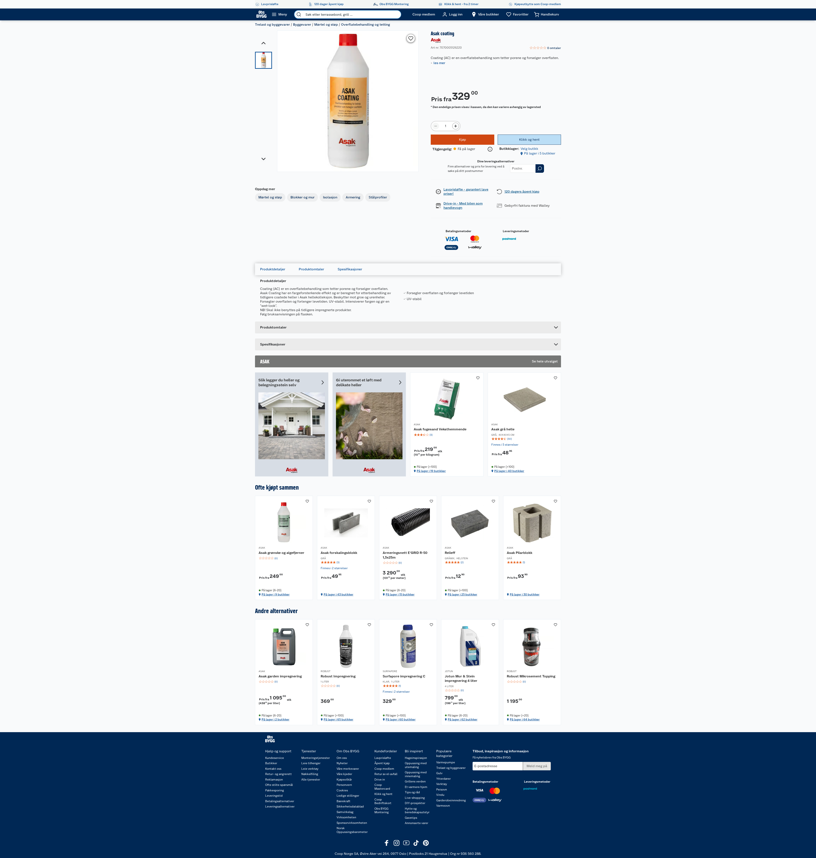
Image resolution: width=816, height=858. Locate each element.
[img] (447, 434)
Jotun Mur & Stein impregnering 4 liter (461, 678)
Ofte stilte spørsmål (279, 784)
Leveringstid (274, 795)
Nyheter (342, 763)
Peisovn (441, 789)
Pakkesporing (274, 790)
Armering (353, 197)
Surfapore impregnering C (404, 676)
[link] (545, 48)
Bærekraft (343, 801)
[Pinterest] (426, 843)
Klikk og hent (383, 794)
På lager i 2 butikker (275, 719)
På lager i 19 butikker (431, 471)
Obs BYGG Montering (381, 810)
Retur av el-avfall (385, 774)
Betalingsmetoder (458, 231)
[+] (455, 126)
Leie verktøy (309, 768)
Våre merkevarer (348, 768)
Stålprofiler (378, 197)
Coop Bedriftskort (382, 801)
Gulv (439, 773)
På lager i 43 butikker (338, 594)
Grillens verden (415, 781)
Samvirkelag (345, 812)
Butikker (271, 763)
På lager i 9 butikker (276, 594)
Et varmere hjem (416, 787)
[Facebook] (387, 843)
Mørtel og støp (326, 24)
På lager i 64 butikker (525, 719)
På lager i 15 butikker (400, 594)
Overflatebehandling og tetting (365, 24)
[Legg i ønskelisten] (411, 38)
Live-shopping (415, 797)
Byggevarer (302, 24)
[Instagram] (396, 843)
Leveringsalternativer (280, 806)
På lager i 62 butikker (462, 719)
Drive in (379, 779)
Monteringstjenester (315, 758)
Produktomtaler (311, 269)
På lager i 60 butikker (401, 719)
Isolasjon (330, 197)
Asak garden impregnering (280, 676)
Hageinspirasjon (416, 758)
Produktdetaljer (272, 269)
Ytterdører (443, 778)
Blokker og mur (302, 197)
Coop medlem (384, 768)
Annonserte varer (416, 823)
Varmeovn (443, 805)
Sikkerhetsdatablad (350, 806)
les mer (439, 63)
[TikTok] (416, 843)
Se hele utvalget (545, 361)
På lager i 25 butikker (462, 594)
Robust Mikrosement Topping (531, 676)
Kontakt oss (273, 768)
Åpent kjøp (382, 763)
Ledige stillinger (348, 795)
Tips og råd (412, 792)
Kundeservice (274, 758)
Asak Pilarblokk (519, 553)
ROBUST (325, 671)
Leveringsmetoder (516, 231)
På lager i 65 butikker (338, 719)
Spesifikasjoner (350, 269)
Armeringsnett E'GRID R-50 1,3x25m (405, 555)
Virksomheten (346, 817)
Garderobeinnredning (451, 800)
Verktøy (441, 784)
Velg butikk (529, 149)
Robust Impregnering (338, 676)
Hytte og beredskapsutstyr (417, 810)
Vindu (440, 794)
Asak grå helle (502, 429)
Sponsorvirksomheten (352, 822)
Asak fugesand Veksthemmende (440, 429)
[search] (299, 14)
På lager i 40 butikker (509, 471)
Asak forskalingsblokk (339, 553)
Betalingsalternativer (279, 801)
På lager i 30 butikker (525, 594)
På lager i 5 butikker (539, 153)
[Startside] (261, 14)
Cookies (342, 790)
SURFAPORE (390, 671)
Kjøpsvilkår (344, 779)
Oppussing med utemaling (416, 765)
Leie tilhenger (310, 763)
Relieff (450, 553)
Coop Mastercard (382, 786)
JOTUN (449, 671)
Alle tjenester (310, 779)
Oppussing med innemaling (416, 774)
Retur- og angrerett (278, 774)
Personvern (344, 784)
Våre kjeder (344, 774)
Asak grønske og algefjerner (281, 553)
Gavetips (411, 817)
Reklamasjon (274, 779)
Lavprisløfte (382, 758)
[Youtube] (406, 843)
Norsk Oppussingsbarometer (352, 830)
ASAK (417, 424)
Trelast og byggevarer (272, 24)
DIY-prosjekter (415, 803)
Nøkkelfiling (309, 774)
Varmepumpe (445, 762)
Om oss (342, 758)
